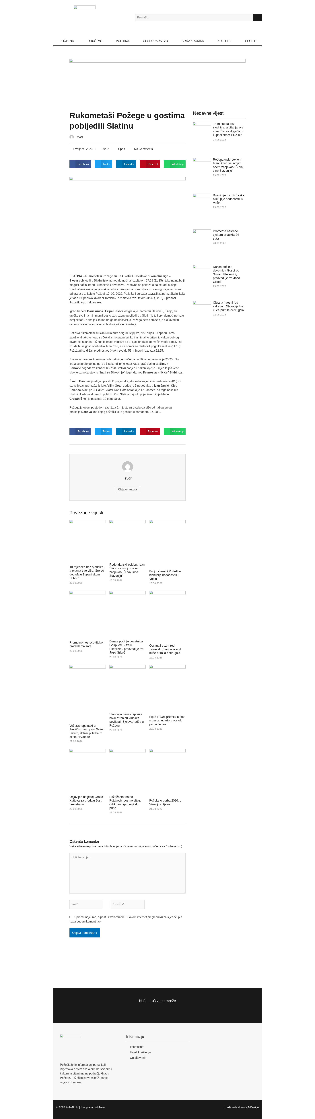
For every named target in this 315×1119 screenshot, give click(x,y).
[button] (80, 164)
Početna (67, 41)
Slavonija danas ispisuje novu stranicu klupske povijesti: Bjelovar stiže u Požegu (126, 719)
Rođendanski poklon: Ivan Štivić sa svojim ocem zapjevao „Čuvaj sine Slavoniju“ (127, 570)
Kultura (225, 41)
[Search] (257, 17)
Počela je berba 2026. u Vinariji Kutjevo (165, 802)
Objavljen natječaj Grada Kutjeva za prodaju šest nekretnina (86, 800)
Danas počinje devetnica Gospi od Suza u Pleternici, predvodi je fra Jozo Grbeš (126, 647)
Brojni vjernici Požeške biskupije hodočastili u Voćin (165, 575)
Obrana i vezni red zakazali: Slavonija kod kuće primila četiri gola (165, 649)
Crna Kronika (193, 41)
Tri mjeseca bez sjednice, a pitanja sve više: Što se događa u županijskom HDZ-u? (86, 572)
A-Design (253, 1107)
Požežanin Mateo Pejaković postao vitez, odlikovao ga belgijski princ (125, 802)
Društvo (95, 41)
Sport (250, 41)
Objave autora (127, 489)
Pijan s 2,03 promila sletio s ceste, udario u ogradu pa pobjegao (166, 720)
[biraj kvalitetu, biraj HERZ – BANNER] (157, 80)
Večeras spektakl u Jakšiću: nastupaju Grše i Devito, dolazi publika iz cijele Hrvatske (86, 731)
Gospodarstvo (155, 41)
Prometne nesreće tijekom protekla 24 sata (87, 644)
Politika (122, 41)
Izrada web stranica (235, 1107)
